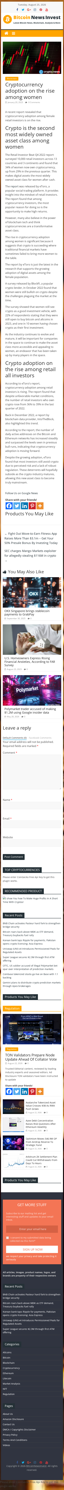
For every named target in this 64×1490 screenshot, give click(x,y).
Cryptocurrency (11, 1368)
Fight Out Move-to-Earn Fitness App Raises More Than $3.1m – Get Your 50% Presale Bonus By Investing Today (31, 538)
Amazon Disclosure (13, 1419)
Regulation (12, 1049)
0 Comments (34, 102)
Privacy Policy (10, 1434)
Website (8, 837)
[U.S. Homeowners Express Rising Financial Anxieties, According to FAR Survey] (32, 626)
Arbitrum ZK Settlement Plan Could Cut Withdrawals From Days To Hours (41, 1160)
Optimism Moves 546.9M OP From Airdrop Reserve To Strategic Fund (41, 1142)
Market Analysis (11, 1383)
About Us (8, 1413)
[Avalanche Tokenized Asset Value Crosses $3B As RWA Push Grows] (13, 1101)
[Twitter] (16, 505)
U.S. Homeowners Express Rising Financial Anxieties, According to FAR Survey (29, 661)
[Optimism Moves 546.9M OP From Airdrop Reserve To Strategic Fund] (13, 1137)
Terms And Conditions (15, 1439)
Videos (6, 1445)
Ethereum (8, 1373)
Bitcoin (6, 1357)
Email (7, 818)
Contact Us (9, 1424)
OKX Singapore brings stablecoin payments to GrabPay (27, 612)
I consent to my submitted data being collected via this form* (30, 1239)
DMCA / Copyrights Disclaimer (19, 1429)
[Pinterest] (32, 505)
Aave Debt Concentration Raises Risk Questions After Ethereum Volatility (41, 1123)
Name (7, 800)
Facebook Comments (40, 737)
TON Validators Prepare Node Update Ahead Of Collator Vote (31, 1057)
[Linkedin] (24, 505)
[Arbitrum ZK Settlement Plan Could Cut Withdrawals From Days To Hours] (13, 1155)
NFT (5, 1388)
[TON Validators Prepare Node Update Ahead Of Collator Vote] (32, 1015)
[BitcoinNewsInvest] (6, 33)
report (15, 186)
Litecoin (7, 1378)
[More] (39, 505)
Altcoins (7, 1352)
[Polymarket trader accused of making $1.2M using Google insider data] (32, 677)
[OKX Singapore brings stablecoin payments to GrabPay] (32, 579)
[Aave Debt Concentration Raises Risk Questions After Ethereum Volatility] (13, 1119)
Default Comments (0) (15, 737)
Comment (10, 752)
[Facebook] (9, 505)
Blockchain (12, 78)
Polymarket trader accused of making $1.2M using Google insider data (30, 710)
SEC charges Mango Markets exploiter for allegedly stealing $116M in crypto (30, 555)
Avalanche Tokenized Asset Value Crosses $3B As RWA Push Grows (40, 1105)
